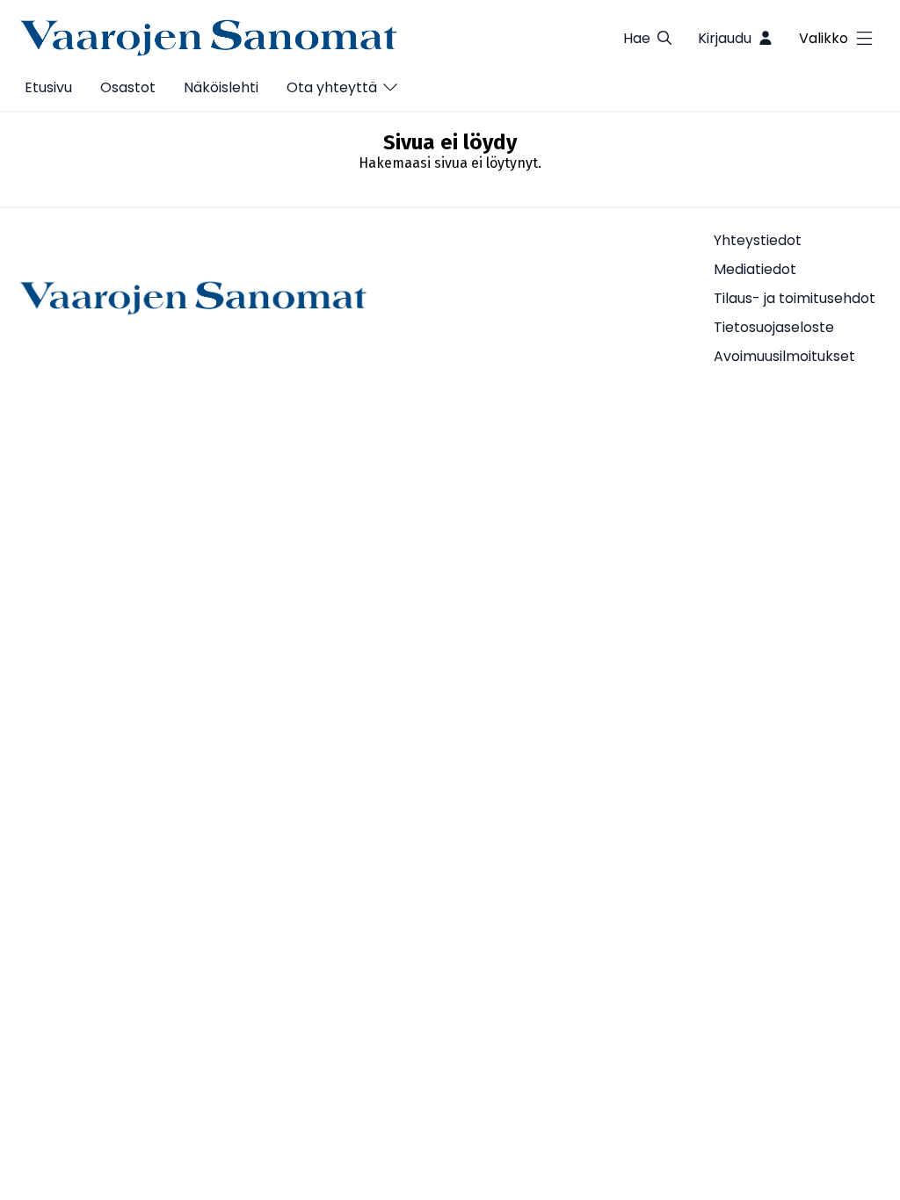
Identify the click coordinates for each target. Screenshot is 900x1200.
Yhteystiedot (758, 240)
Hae (636, 38)
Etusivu (48, 87)
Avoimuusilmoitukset (784, 356)
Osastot (128, 87)
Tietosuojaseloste (774, 327)
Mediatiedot (755, 269)
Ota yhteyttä (332, 87)
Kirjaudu (724, 38)
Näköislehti (221, 87)
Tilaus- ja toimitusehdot (794, 298)
